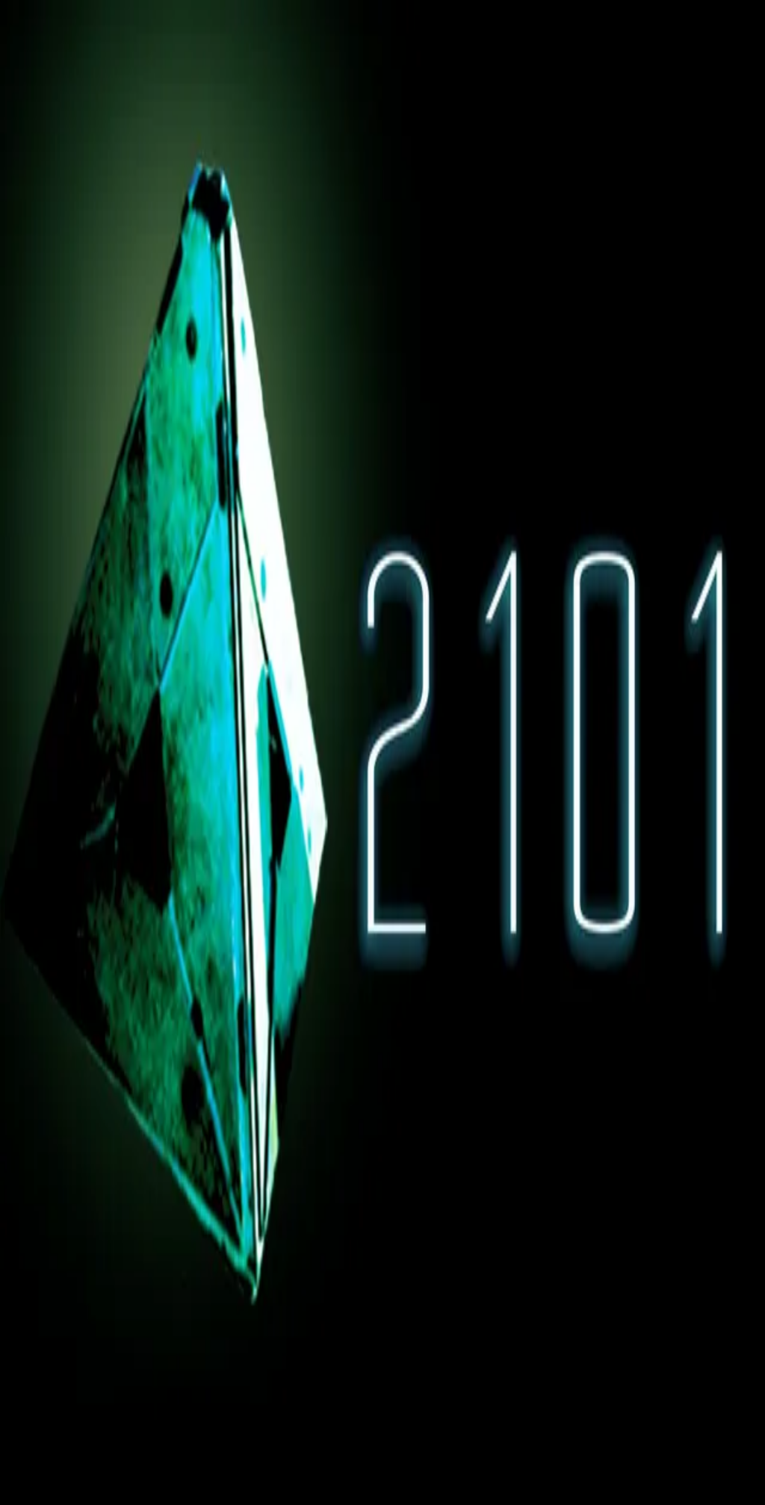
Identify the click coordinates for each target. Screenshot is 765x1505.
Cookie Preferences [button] (82, 1152)
